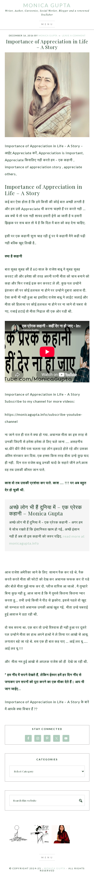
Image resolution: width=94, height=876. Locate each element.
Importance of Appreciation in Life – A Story (47, 44)
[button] (47, 24)
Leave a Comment (73, 35)
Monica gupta (55, 868)
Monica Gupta (47, 5)
